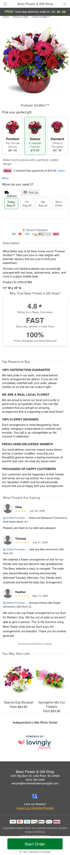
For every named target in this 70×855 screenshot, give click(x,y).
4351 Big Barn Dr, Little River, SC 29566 (35, 776)
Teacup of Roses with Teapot (44, 602)
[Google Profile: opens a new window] (35, 796)
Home (6, 16)
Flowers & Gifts (20, 16)
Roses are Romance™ (41, 518)
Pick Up (33, 192)
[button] (61, 846)
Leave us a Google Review (35, 808)
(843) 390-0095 (35, 779)
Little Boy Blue (37, 549)
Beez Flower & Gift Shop (35, 3)
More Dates (58, 203)
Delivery (12, 195)
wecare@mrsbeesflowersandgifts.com (35, 783)
